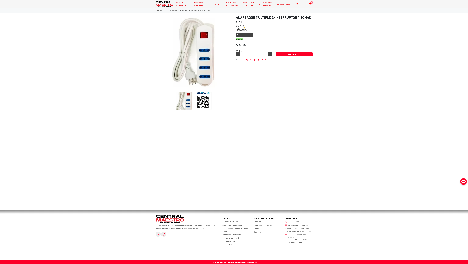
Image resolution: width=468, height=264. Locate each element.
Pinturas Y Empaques (230, 245)
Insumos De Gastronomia (232, 234)
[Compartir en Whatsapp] (266, 59)
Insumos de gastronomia (232, 4)
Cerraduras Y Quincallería (232, 241)
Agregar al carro (294, 54)
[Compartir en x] (251, 59)
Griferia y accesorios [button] (181, 4)
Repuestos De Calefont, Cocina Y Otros (235, 229)
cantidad (240, 51)
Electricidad (173, 10)
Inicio (161, 10)
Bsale (255, 262)
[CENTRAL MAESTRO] (164, 4)
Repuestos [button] (216, 4)
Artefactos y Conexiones (232, 225)
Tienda (256, 228)
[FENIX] (242, 29)
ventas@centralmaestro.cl (298, 225)
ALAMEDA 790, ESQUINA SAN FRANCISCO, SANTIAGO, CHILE (299, 229)
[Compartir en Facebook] (247, 59)
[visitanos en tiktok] (163, 234)
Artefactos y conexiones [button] (199, 4)
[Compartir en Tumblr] (258, 59)
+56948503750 (293, 222)
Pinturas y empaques (267, 4)
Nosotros (257, 222)
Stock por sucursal (244, 35)
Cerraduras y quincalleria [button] (249, 4)
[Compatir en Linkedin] (262, 59)
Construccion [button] (283, 4)
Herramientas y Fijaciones (232, 238)
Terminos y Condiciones (263, 225)
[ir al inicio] (170, 217)
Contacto (257, 232)
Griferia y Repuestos (230, 222)
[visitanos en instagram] (158, 234)
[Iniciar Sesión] (303, 4)
